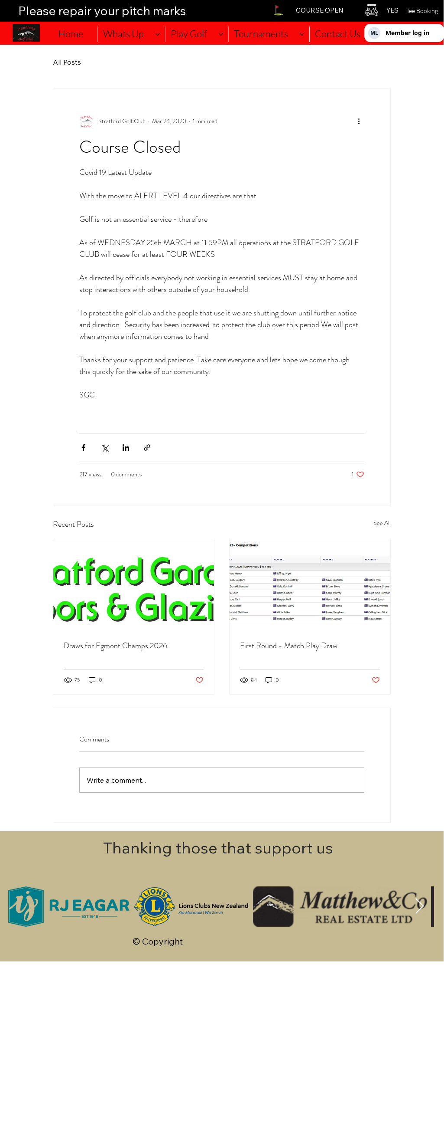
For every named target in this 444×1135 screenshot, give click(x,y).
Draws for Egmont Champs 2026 (115, 645)
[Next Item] (420, 906)
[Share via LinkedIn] (126, 447)
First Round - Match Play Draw (288, 645)
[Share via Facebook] (83, 447)
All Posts (67, 62)
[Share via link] (147, 447)
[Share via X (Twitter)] (104, 447)
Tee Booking (422, 10)
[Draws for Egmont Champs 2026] (133, 584)
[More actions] (359, 121)
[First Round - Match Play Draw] (310, 584)
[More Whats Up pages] (158, 34)
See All (382, 522)
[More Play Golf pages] (221, 34)
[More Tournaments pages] (302, 34)
